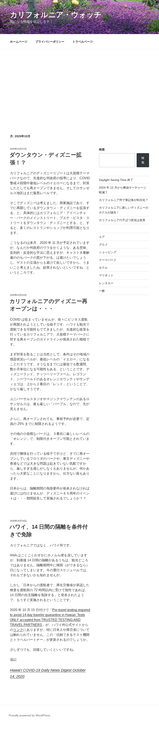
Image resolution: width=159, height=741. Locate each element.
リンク (18, 630)
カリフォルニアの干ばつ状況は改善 (122, 220)
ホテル (103, 267)
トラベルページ (82, 41)
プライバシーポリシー (49, 41)
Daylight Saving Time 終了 (116, 180)
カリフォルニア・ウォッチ (56, 14)
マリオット (106, 275)
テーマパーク (107, 260)
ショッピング (107, 252)
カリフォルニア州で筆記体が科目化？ (123, 200)
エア (102, 236)
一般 (102, 290)
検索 (102, 149)
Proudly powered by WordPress (29, 715)
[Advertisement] (79, 99)
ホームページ (18, 41)
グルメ (103, 244)
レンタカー (106, 283)
